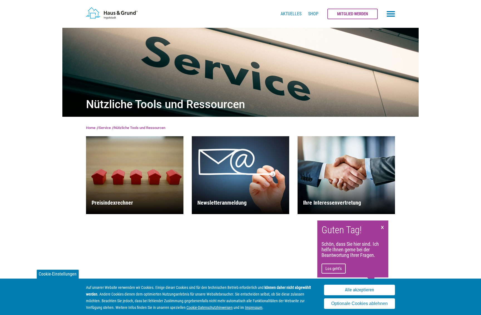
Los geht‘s (333, 268)
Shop (313, 13)
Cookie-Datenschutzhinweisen (209, 307)
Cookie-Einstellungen (58, 274)
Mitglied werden (352, 13)
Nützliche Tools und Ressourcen (139, 128)
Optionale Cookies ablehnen (359, 303)
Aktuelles (291, 13)
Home (90, 128)
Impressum (253, 307)
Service (105, 128)
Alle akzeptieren (359, 290)
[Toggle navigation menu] (391, 14)
